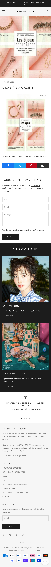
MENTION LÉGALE (9, 488)
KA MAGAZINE (11, 305)
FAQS (4, 476)
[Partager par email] (43, 165)
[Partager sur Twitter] (19, 165)
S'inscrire (11, 526)
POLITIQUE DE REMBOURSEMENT (15, 484)
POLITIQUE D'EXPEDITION (12, 468)
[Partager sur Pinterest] (31, 165)
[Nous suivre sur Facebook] (3, 535)
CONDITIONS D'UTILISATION (13, 472)
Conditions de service (25, 188)
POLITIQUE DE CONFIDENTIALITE (15, 492)
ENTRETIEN (6, 480)
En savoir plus (7, 315)
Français (24, 543)
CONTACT (6, 496)
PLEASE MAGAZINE (13, 373)
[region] (25, 405)
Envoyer (10, 237)
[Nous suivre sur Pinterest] (16, 535)
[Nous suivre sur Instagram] (10, 535)
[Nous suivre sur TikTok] (23, 535)
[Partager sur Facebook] (8, 165)
